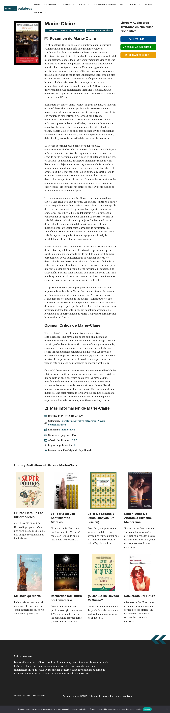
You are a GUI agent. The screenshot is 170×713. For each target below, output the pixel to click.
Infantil (67, 5)
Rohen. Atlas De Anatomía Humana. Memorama (138, 518)
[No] (167, 709)
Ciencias (38, 12)
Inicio (37, 5)
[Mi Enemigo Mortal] (29, 589)
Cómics (148, 5)
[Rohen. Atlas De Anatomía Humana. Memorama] (140, 507)
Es (75, 445)
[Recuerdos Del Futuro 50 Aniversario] (66, 589)
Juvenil (83, 5)
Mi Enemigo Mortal (27, 596)
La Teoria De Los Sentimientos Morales (63, 518)
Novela (134, 5)
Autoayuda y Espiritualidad (108, 5)
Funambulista (67, 429)
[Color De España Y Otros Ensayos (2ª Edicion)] (103, 507)
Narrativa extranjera (72, 30)
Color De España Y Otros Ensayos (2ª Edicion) (101, 518)
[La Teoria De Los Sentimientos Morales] (66, 507)
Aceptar (147, 709)
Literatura (50, 5)
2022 (74, 440)
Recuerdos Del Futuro (139, 596)
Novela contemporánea (99, 30)
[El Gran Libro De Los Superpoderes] (30, 506)
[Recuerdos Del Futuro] (140, 589)
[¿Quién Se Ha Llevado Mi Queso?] (103, 589)
